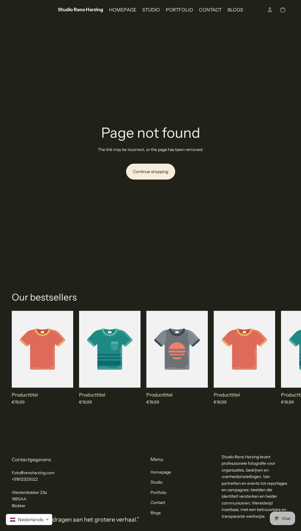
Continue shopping (150, 171)
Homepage (160, 472)
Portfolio (158, 492)
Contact (157, 502)
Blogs (155, 512)
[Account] (269, 9)
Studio (156, 482)
